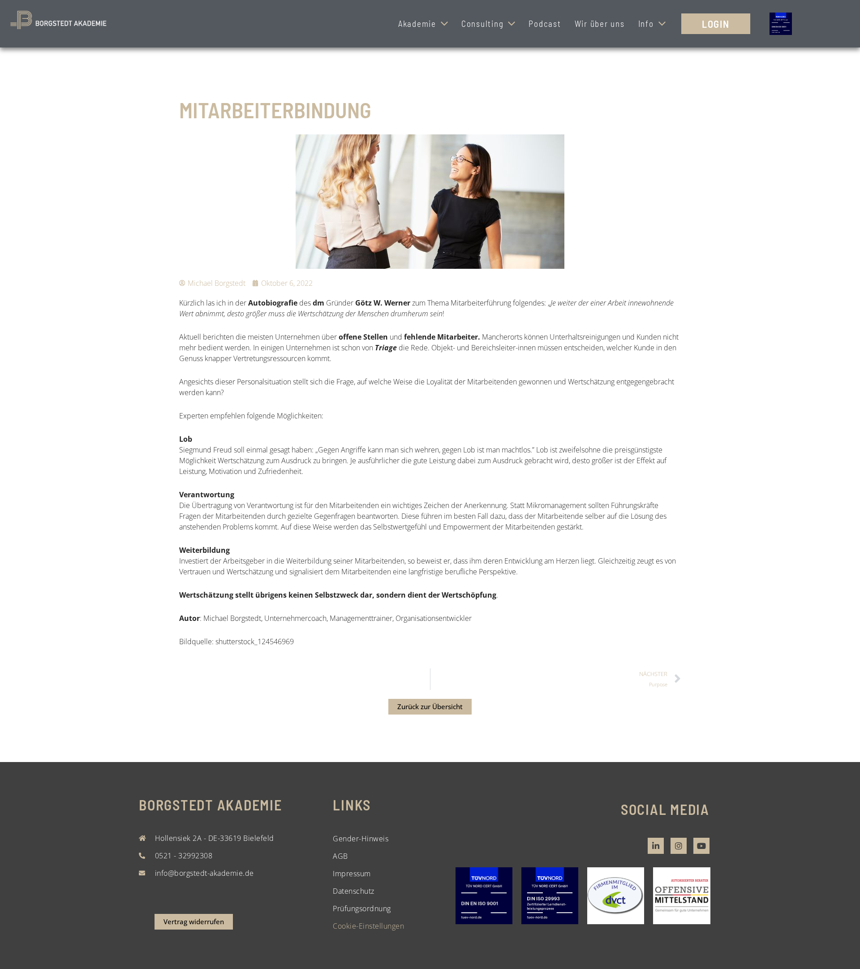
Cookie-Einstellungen (368, 926)
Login (716, 24)
